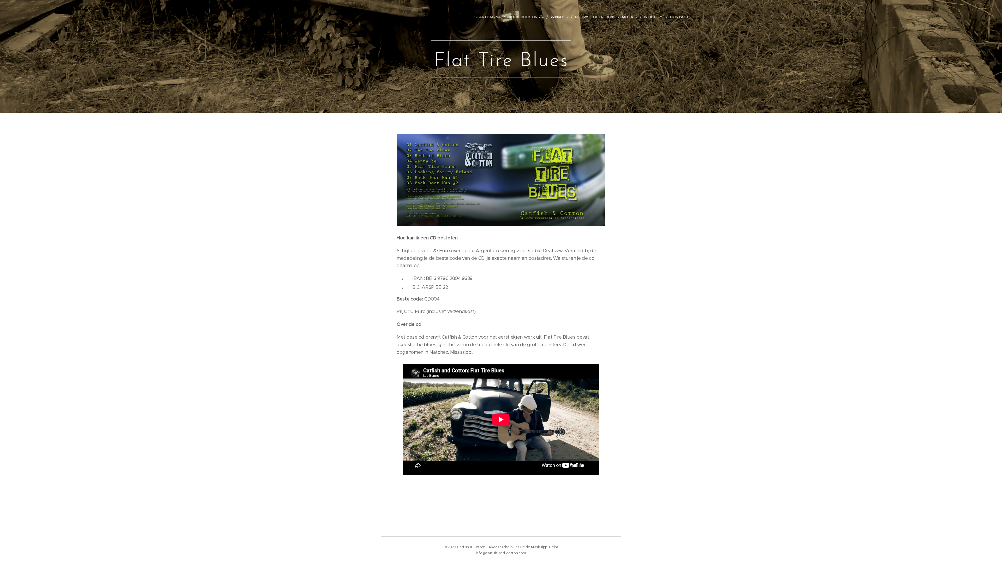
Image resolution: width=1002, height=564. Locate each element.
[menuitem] (489, 17)
